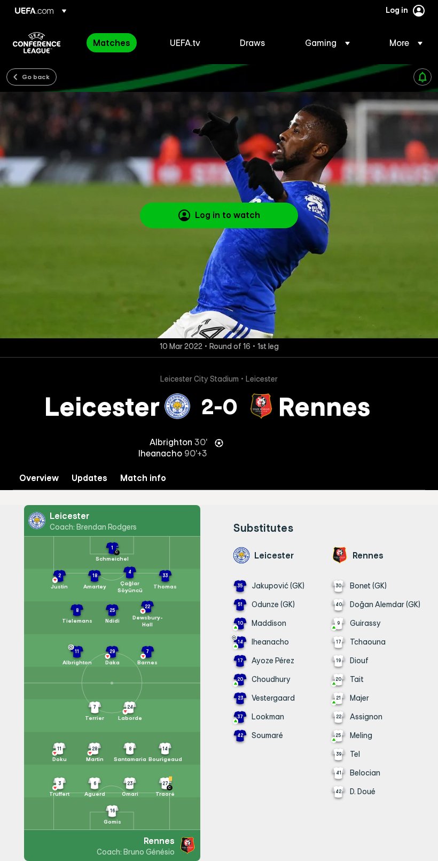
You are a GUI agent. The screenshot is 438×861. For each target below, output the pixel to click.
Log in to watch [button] (227, 215)
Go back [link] (36, 76)
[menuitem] (118, 43)
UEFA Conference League (36, 42)
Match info (143, 478)
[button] (327, 43)
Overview (39, 478)
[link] (111, 43)
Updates (89, 478)
